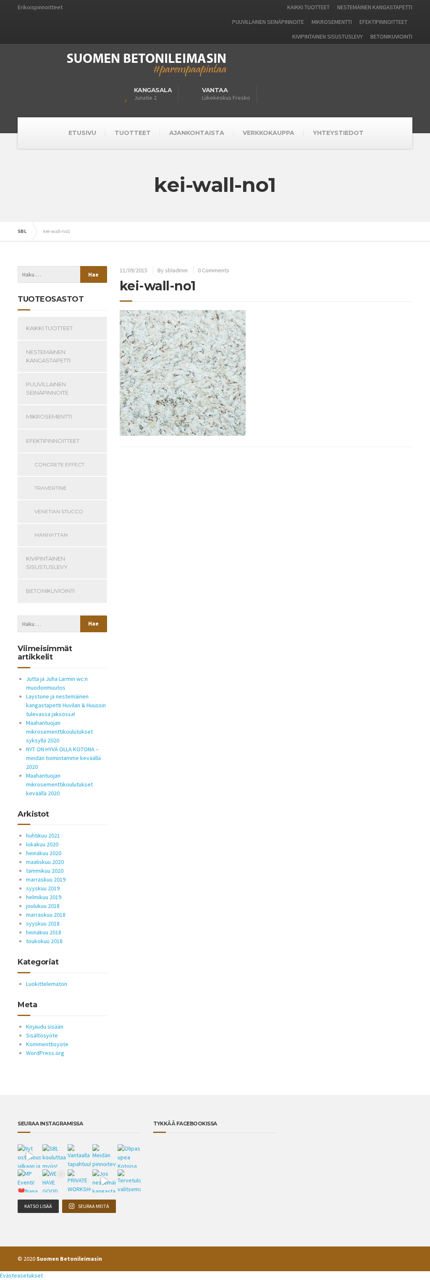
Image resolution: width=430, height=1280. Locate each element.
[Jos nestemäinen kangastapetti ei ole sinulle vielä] (103, 1180)
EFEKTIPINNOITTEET (383, 22)
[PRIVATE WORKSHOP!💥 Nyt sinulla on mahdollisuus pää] (79, 1180)
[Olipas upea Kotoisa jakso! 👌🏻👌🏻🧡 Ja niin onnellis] (129, 1155)
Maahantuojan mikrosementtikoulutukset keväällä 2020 (59, 784)
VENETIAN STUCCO (58, 511)
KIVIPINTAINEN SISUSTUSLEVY (327, 36)
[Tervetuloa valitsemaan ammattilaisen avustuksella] (129, 1180)
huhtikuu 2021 (43, 835)
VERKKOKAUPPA (268, 133)
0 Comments (213, 270)
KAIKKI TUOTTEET (308, 7)
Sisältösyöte (42, 1035)
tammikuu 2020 (44, 870)
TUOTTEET (133, 133)
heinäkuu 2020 (43, 853)
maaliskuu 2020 (45, 862)
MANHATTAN (51, 535)
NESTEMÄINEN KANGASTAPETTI (374, 7)
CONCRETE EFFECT (59, 464)
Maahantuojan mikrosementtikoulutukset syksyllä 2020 (59, 731)
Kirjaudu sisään (44, 1026)
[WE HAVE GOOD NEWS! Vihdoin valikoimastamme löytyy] (54, 1180)
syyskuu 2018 (43, 923)
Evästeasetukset (21, 1275)
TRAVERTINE (50, 488)
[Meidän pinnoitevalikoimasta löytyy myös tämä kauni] (103, 1155)
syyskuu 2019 (43, 888)
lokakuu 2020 (42, 844)
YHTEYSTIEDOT (338, 133)
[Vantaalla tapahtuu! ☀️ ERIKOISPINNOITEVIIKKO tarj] (79, 1155)
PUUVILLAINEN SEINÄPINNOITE (268, 22)
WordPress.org (45, 1053)
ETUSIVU (82, 133)
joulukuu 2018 (43, 906)
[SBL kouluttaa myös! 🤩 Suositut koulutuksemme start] (54, 1155)
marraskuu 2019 (46, 879)
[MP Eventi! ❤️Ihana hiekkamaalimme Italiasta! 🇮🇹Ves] (29, 1180)
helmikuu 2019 (43, 897)
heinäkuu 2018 (43, 932)
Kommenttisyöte (47, 1044)
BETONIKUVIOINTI (391, 36)
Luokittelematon (46, 984)
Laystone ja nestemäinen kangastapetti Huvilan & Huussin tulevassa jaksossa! (66, 705)
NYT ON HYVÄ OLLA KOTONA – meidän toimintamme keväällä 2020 (63, 758)
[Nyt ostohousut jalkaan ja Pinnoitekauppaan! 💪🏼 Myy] (29, 1155)
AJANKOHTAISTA (196, 133)
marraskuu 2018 (46, 914)
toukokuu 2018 (44, 941)
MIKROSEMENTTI (332, 22)
